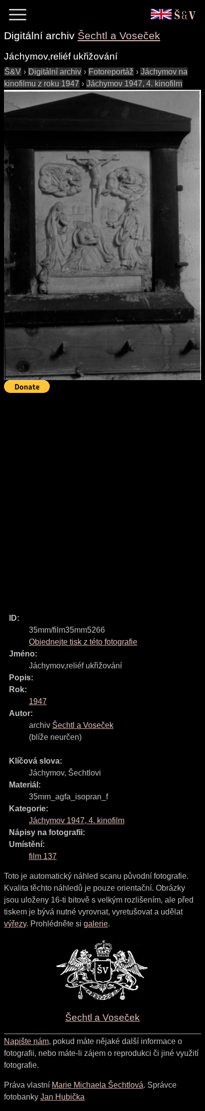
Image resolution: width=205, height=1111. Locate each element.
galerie (96, 923)
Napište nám (26, 1041)
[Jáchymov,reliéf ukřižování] (102, 235)
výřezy (15, 923)
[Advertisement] (102, 498)
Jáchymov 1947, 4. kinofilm (134, 83)
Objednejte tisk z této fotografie (83, 642)
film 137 (43, 856)
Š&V (12, 71)
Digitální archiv (54, 71)
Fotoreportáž (111, 71)
